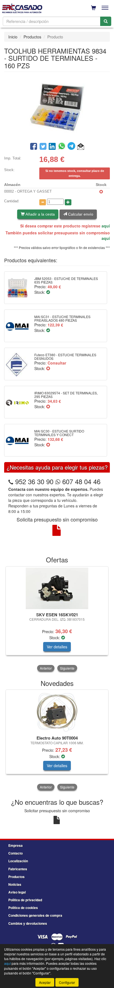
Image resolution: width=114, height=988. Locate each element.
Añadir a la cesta (40, 214)
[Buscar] (105, 21)
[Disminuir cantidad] (42, 202)
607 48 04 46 (80, 481)
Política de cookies (23, 907)
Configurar (67, 982)
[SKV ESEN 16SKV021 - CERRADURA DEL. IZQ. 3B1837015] (57, 588)
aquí (106, 226)
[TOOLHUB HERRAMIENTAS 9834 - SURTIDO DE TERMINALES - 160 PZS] (57, 106)
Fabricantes (17, 868)
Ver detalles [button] (57, 646)
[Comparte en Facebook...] (33, 147)
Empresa (15, 845)
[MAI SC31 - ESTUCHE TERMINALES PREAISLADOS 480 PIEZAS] (17, 326)
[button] (80, 147)
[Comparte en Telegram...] (72, 147)
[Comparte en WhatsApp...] (63, 147)
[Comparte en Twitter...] (43, 147)
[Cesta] (93, 7)
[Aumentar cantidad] (68, 202)
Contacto (15, 853)
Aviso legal (17, 892)
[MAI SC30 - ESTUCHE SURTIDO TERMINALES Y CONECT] (17, 440)
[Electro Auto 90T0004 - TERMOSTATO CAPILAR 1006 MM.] (57, 711)
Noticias (14, 884)
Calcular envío (80, 214)
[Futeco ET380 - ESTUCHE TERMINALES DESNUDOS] (17, 364)
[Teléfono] (10, 481)
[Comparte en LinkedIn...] (52, 147)
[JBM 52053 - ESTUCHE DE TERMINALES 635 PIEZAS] (17, 288)
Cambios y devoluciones (27, 923)
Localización (18, 860)
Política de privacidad (25, 899)
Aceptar (45, 982)
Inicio (12, 37)
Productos (32, 37)
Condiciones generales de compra (35, 915)
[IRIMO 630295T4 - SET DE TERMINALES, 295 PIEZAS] (17, 402)
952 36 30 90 (34, 481)
